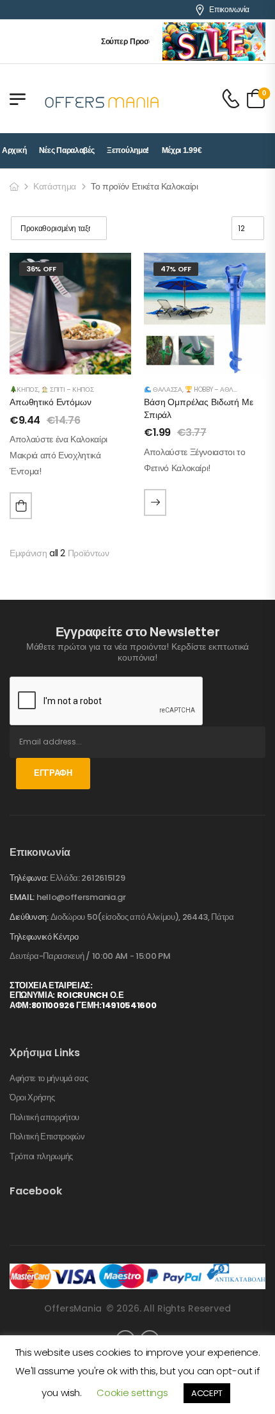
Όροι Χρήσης (32, 1098)
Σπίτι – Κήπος (70, 389)
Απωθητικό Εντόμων (50, 402)
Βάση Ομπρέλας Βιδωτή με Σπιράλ (198, 408)
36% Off (41, 269)
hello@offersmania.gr (81, 897)
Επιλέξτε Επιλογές (155, 502)
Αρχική (14, 150)
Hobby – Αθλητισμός (226, 389)
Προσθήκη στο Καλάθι (21, 505)
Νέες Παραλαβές (67, 150)
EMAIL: (22, 897)
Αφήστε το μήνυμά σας (49, 1078)
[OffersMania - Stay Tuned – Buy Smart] (102, 98)
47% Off (176, 269)
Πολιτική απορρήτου (44, 1118)
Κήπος (27, 389)
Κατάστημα (54, 186)
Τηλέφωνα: (29, 878)
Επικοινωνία (229, 9)
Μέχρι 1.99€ (182, 150)
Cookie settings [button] (132, 1392)
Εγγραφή (53, 773)
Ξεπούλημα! (128, 150)
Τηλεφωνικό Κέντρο (44, 937)
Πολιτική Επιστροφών (47, 1137)
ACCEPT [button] (207, 1393)
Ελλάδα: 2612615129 (87, 878)
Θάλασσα (166, 389)
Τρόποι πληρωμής (41, 1157)
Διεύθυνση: (29, 917)
